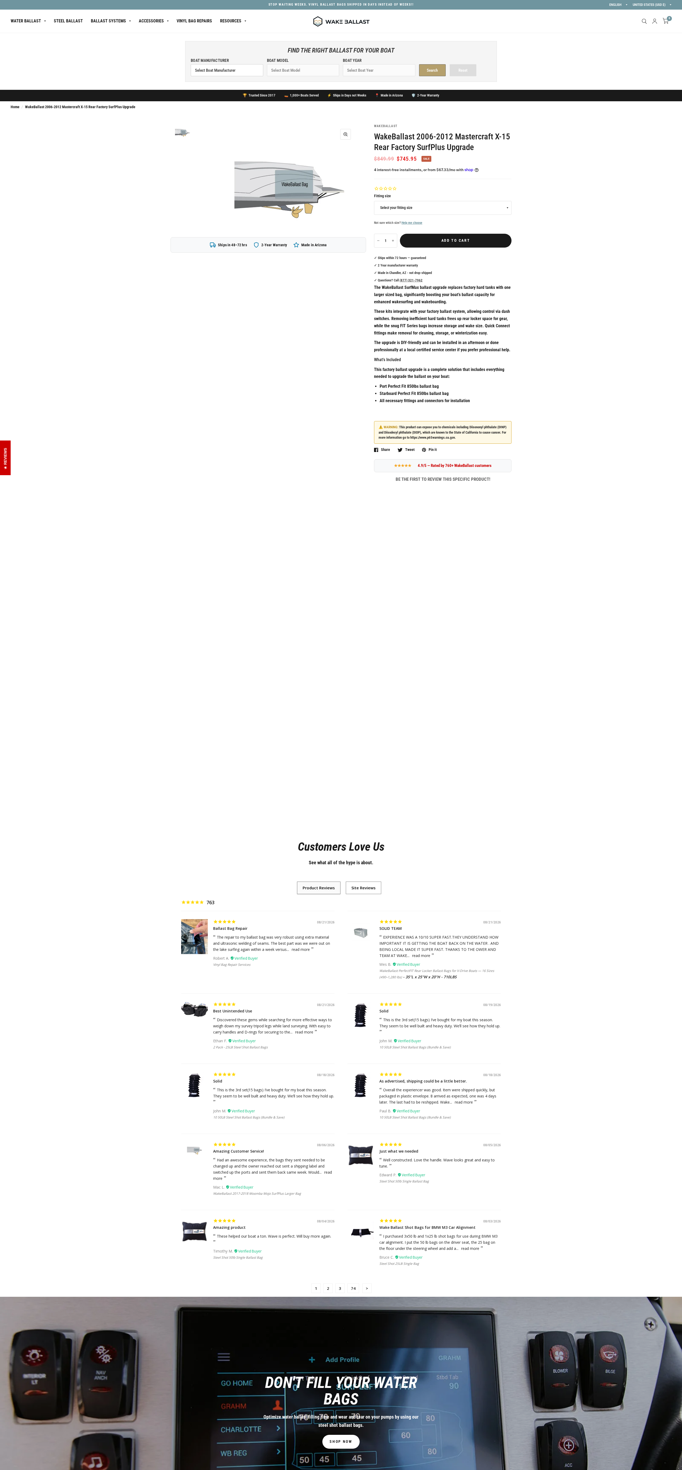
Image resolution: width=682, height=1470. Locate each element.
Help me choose (411, 223)
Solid (383, 1010)
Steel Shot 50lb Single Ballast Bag (404, 1181)
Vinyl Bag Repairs (194, 20)
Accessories (151, 20)
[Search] (644, 21)
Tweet (410, 450)
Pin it (433, 450)
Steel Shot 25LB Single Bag (399, 1263)
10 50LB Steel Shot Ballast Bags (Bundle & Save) (415, 1047)
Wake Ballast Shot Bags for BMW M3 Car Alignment (427, 1227)
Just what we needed (398, 1151)
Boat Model (278, 60)
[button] (341, 1442)
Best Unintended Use (232, 1010)
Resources (230, 20)
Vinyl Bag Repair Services (231, 964)
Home (15, 107)
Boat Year (352, 60)
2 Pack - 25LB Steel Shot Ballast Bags (240, 1047)
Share (385, 450)
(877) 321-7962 (411, 280)
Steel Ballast (68, 20)
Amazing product (229, 1227)
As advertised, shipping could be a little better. (423, 1081)
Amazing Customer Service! (238, 1151)
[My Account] (654, 21)
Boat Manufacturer (210, 60)
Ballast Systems (108, 20)
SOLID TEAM (390, 928)
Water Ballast (26, 20)
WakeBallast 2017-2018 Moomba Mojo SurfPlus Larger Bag (257, 1193)
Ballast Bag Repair (230, 928)
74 (353, 1288)
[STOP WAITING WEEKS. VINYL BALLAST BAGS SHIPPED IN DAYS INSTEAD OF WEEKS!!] (341, 4)
